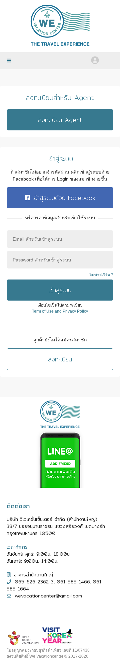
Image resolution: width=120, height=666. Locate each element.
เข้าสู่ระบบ (60, 290)
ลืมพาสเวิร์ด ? (101, 274)
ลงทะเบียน (60, 359)
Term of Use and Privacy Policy (60, 311)
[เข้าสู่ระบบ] (95, 60)
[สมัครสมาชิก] (107, 58)
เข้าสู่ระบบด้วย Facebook (62, 198)
